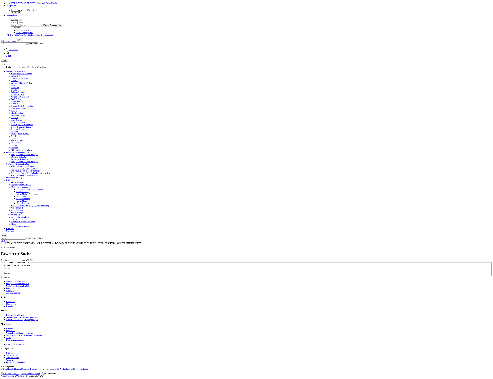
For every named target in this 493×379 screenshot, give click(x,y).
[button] (8, 54)
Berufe (14, 90)
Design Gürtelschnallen (15, 362)
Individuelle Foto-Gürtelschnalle (24, 168)
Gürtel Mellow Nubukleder (27, 194)
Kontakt (9, 306)
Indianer (14, 118)
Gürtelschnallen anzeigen (21, 74)
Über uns (10, 229)
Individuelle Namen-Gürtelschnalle (25, 171)
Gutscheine (15, 224)
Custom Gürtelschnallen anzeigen (25, 166)
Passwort (15, 25)
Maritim (14, 131)
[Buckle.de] (9, 41)
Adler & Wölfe (17, 76)
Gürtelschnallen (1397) (15, 71)
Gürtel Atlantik (22, 192)
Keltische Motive (18, 122)
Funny (14, 111)
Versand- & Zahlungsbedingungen (20, 333)
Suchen (7, 273)
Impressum (10, 331)
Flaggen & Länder (18, 108)
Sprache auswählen (19, 10)
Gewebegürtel (17, 208)
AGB (8, 337)
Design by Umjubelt (19, 159)
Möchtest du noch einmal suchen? (17, 265)
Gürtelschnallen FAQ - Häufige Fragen (22, 319)
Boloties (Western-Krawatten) (23, 222)
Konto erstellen (22, 30)
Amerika (14, 81)
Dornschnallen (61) (14, 178)
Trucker (14, 145)
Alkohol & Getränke (19, 78)
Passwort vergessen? (24, 32)
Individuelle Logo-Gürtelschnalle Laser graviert (30, 173)
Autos (13, 85)
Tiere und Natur (12, 358)
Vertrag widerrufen (8, 376)
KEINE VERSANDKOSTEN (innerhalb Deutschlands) (34, 3)
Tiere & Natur (17, 143)
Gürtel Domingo (23, 198)
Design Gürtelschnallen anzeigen (24, 155)
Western (14, 148)
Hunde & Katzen (18, 115)
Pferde (14, 136)
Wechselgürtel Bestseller (21, 185)
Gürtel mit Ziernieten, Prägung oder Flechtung (30, 205)
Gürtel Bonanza (22, 203)
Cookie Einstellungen (15, 344)
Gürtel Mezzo (22, 201)
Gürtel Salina (21, 196)
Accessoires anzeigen (20, 217)
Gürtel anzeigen (17, 182)
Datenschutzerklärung (15, 340)
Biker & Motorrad (18, 92)
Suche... (42, 44)
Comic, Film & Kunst (20, 97)
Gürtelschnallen (12, 353)
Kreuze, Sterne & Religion (22, 124)
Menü (4, 60)
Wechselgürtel (12, 355)
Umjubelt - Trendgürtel (20, 187)
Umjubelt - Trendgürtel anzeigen (29, 189)
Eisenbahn (15, 101)
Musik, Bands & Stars (20, 134)
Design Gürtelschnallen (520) (18, 152)
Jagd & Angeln (17, 120)
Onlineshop (21, 376)
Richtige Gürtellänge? (15, 315)
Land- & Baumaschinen (21, 127)
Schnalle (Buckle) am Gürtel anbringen (22, 317)
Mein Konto (11, 304)
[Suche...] (31, 43)
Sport (13, 138)
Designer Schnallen (19, 157)
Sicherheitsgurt (17, 210)
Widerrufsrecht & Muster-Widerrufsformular (24, 335)
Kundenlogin (11, 15)
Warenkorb (10, 302)
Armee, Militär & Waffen (21, 83)
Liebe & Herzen (17, 129)
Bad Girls (15, 87)
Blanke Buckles (17, 94)
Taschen (14, 219)
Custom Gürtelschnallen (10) (18, 164)
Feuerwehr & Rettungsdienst (23, 106)
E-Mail (14, 22)
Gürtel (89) (10, 180)
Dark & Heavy (17, 99)
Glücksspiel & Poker (19, 113)
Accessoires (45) (13, 215)
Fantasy (14, 104)
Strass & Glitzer (17, 141)
